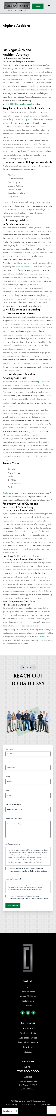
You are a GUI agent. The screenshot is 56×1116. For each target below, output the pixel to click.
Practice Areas (28, 991)
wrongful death (40, 381)
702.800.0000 (11, 104)
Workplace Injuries (28, 1037)
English (6, 1111)
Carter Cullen (8, 493)
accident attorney (23, 266)
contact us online (27, 104)
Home (28, 987)
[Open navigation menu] (49, 6)
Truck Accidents (28, 1033)
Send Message (13, 905)
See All (27, 1051)
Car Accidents (28, 1028)
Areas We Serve (28, 996)
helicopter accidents (29, 119)
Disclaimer (45, 1104)
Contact (38, 6)
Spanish (14, 1111)
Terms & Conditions (36, 862)
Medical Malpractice (28, 1042)
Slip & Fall (28, 1047)
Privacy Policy (22, 862)
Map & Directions (28, 1088)
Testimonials (28, 1001)
